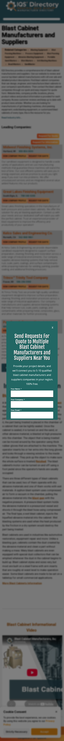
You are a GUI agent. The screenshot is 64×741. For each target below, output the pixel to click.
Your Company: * (18, 400)
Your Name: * (16, 389)
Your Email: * (16, 410)
